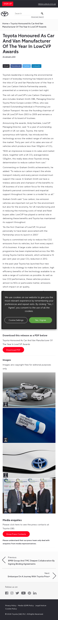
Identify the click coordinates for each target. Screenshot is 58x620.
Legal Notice (40, 605)
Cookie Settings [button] (16, 320)
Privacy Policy (10, 605)
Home (5, 23)
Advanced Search (37, 17)
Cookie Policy (11, 608)
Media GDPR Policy (26, 605)
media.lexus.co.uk (47, 4)
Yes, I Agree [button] (40, 320)
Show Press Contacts (16, 534)
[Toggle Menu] (54, 13)
